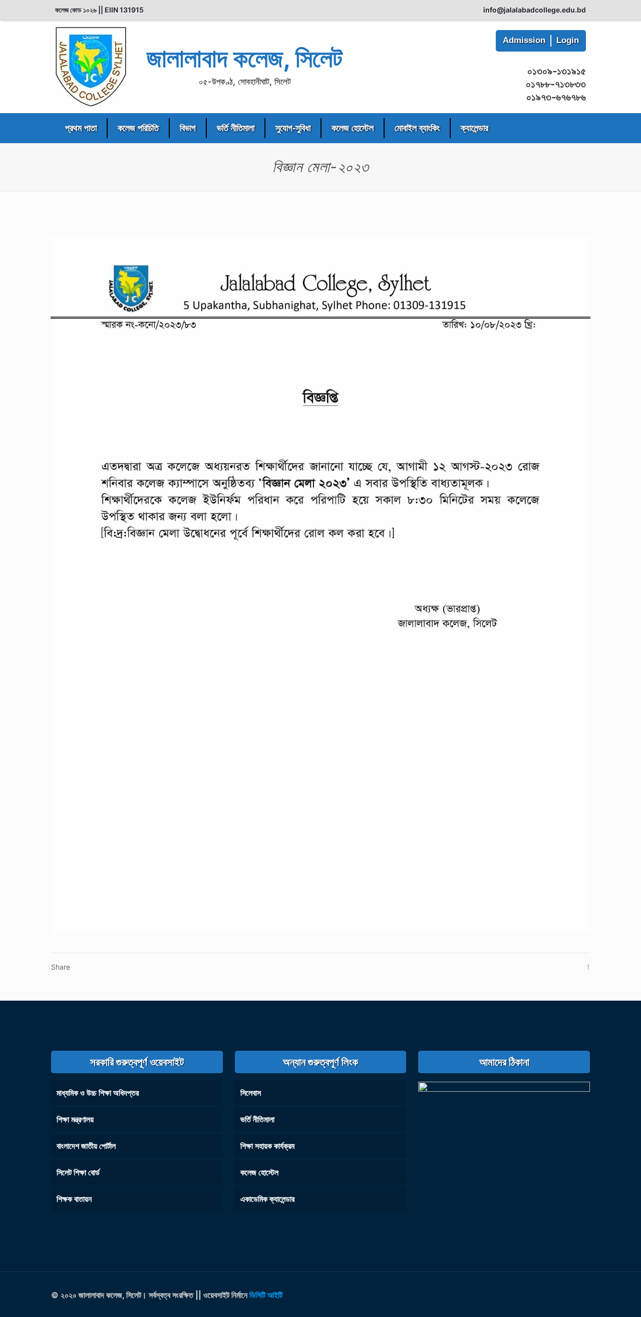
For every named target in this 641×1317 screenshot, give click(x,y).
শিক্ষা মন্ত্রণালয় (75, 1119)
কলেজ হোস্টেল (259, 1172)
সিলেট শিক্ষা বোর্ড (78, 1172)
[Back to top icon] (579, 1292)
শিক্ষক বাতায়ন (74, 1199)
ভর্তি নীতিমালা (257, 1119)
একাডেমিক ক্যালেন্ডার (267, 1199)
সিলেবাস (250, 1093)
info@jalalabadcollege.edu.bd (534, 10)
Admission (524, 40)
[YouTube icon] (554, 1295)
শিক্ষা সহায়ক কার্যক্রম (267, 1146)
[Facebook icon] (542, 1295)
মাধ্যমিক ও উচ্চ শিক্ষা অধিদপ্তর (98, 1093)
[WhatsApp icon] (530, 1295)
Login (567, 40)
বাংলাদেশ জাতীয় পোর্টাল (86, 1146)
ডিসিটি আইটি (265, 1295)
